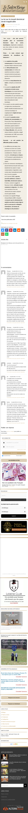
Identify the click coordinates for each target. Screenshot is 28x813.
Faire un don (5, 714)
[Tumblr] (22, 230)
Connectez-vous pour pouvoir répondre (16, 286)
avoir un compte (10, 431)
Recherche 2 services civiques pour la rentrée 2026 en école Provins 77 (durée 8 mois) (13, 681)
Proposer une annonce (14, 697)
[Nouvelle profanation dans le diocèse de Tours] (4, 767)
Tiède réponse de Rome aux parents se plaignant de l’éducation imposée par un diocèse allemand (17, 777)
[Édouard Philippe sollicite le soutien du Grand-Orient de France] (4, 759)
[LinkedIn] (14, 230)
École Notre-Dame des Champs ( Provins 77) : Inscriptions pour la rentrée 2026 (13, 673)
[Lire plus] (12, 486)
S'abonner (4, 797)
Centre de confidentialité (9, 726)
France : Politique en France (8, 16)
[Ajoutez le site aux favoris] (14, 744)
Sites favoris (5, 724)
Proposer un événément (14, 703)
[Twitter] (2, 230)
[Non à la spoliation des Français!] (14, 480)
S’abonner (5, 717)
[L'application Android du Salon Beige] (16, 744)
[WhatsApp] (6, 234)
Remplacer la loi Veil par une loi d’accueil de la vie (12, 243)
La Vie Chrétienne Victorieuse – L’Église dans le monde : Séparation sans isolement (17, 770)
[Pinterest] (10, 230)
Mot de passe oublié (21, 449)
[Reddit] (18, 230)
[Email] (2, 234)
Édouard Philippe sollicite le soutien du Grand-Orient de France (18, 755)
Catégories (5, 719)
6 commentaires (8, 26)
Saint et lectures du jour (8, 721)
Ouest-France (8, 31)
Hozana (14, 575)
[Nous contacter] (12, 744)
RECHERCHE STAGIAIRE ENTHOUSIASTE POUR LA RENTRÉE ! (13, 688)
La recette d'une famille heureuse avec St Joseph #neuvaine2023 (13, 573)
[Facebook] (6, 230)
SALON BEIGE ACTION (14, 460)
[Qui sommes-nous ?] (11, 744)
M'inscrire (24, 455)
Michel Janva (10, 24)
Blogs (4, 712)
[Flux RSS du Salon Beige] (15, 744)
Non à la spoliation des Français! (12, 483)
